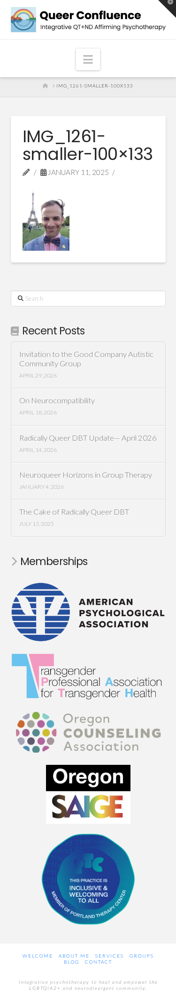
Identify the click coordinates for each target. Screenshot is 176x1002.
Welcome (38, 955)
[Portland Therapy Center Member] (88, 878)
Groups (142, 955)
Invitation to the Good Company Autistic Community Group (86, 359)
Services (109, 955)
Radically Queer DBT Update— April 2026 (88, 438)
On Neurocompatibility (57, 400)
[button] (88, 59)
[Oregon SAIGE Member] (88, 793)
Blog (71, 962)
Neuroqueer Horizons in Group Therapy (85, 475)
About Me (74, 955)
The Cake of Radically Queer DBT (74, 512)
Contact (98, 962)
